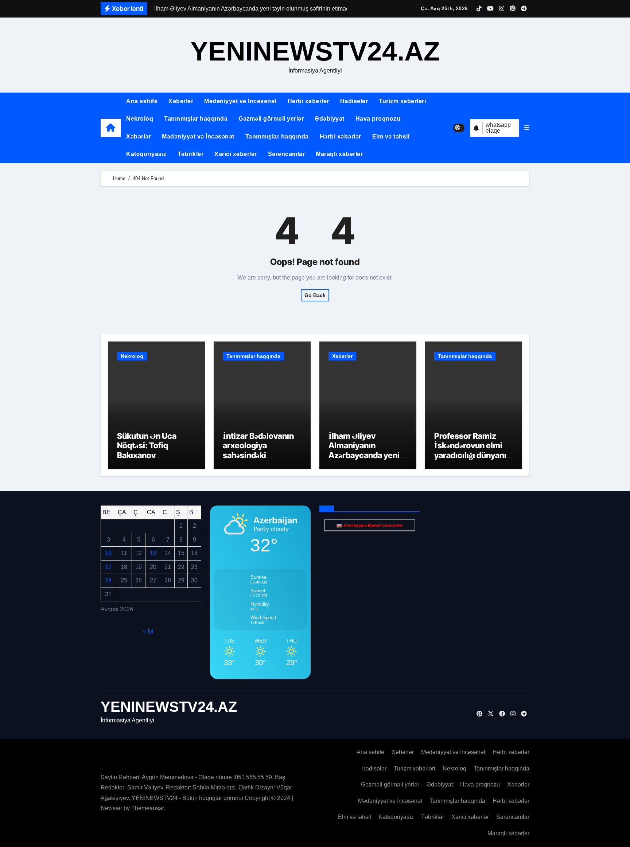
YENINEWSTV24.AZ (315, 51)
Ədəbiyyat (330, 119)
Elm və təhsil (391, 136)
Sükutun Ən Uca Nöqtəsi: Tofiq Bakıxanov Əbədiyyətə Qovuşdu (154, 450)
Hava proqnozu (378, 119)
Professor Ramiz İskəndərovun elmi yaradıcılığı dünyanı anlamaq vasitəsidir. (471, 450)
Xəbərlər (180, 101)
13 (153, 553)
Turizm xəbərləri (402, 101)
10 (108, 553)
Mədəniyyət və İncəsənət (240, 101)
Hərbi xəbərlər (308, 101)
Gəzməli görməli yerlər (271, 119)
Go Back (315, 295)
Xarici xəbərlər (235, 154)
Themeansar (147, 808)
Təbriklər (191, 154)
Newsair (111, 808)
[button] (526, 128)
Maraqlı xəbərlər (339, 154)
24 (108, 580)
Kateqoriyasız (146, 154)
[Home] (111, 128)
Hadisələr (354, 101)
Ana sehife (142, 101)
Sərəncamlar (286, 154)
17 (108, 567)
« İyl (148, 631)
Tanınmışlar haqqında (196, 119)
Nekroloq (139, 119)
